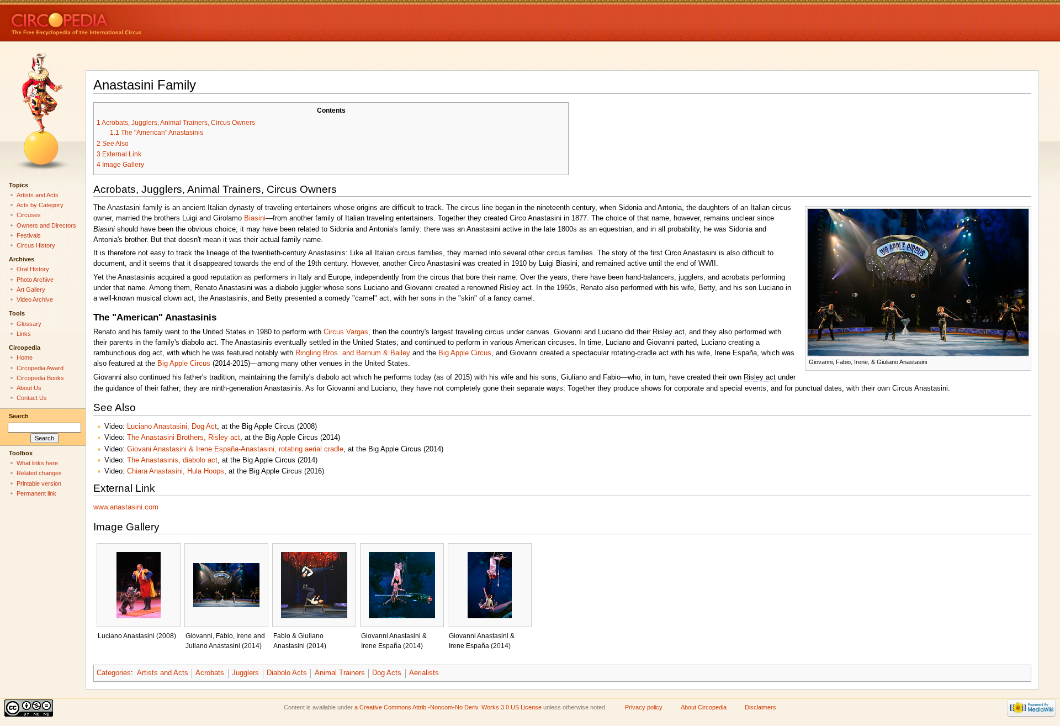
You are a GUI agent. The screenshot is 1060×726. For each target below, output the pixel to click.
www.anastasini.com (125, 507)
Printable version (39, 483)
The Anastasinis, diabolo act (172, 460)
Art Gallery (31, 289)
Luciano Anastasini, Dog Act (172, 426)
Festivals (29, 235)
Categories (114, 673)
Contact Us (32, 397)
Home (25, 357)
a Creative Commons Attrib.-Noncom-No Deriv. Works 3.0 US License (448, 707)
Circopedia (113, 20)
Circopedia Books (40, 378)
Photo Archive (35, 279)
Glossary (29, 323)
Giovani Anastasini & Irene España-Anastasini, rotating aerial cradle (235, 449)
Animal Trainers (340, 673)
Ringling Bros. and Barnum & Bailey (352, 353)
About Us (29, 388)
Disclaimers (760, 707)
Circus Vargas (346, 332)
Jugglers (245, 673)
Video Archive (35, 299)
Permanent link (36, 493)
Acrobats (209, 673)
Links (24, 333)
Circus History (36, 245)
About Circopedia (704, 707)
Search (19, 416)
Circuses (29, 215)
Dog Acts (386, 673)
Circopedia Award (40, 368)
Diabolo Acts (287, 673)
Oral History (33, 269)
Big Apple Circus (464, 353)
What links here (37, 463)
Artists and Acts (162, 673)
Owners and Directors (46, 225)
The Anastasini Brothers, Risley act (183, 437)
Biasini (255, 218)
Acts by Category (40, 205)
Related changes (39, 473)
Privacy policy (643, 707)
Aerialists (424, 673)
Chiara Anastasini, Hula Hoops (175, 471)
